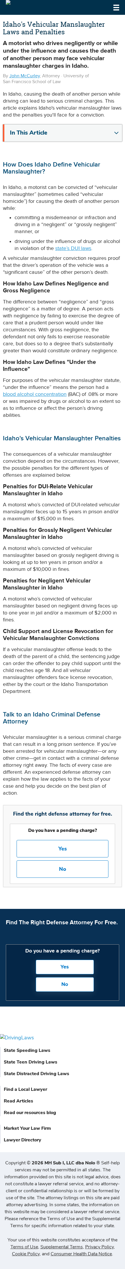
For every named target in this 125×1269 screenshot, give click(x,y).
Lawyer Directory (22, 1140)
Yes (62, 848)
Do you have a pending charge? (62, 830)
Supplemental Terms (61, 1247)
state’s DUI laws (73, 248)
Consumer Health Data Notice (81, 1254)
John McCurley (24, 76)
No (62, 869)
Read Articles (18, 1101)
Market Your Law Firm (27, 1128)
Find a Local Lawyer (25, 1089)
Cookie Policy (26, 1254)
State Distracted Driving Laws (36, 1073)
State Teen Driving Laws (30, 1062)
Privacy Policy (99, 1247)
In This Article (28, 133)
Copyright (52, 1163)
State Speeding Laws (27, 1050)
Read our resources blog (30, 1112)
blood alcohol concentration (35, 394)
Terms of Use (24, 1247)
